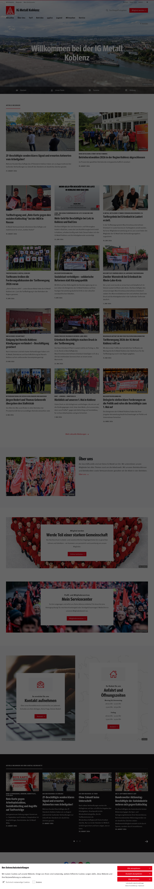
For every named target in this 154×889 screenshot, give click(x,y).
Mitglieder (19, 2)
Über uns (82, 474)
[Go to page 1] (74, 841)
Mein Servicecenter (29, 2)
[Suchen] (107, 10)
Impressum (141, 885)
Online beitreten (76, 554)
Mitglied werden (138, 10)
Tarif (31, 17)
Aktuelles (10, 17)
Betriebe (39, 17)
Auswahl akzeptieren (134, 873)
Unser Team (133, 2)
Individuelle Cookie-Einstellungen (135, 883)
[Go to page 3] (79, 841)
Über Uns (21, 17)
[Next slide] (146, 841)
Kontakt (125, 2)
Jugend (59, 17)
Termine (96, 90)
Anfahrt (140, 2)
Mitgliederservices (76, 618)
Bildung (133, 90)
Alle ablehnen (133, 879)
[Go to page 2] (77, 841)
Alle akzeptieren (133, 868)
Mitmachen (70, 17)
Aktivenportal (10, 2)
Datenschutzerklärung (131, 885)
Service (82, 17)
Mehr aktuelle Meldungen (76, 434)
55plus (50, 17)
